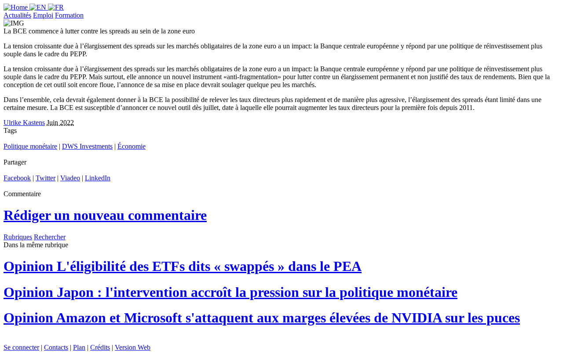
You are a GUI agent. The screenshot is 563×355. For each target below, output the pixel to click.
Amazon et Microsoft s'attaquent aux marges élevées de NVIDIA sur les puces (262, 318)
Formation (69, 15)
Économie (131, 146)
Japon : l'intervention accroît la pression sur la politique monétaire (230, 292)
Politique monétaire (30, 146)
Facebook (17, 178)
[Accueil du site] (16, 7)
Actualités (17, 15)
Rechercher (50, 237)
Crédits (100, 347)
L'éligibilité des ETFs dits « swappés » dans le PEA (183, 266)
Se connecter (21, 347)
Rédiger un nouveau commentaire (105, 215)
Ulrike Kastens (24, 122)
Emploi (43, 15)
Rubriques (18, 237)
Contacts (56, 347)
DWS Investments (87, 146)
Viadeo (70, 178)
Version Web (132, 347)
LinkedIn (97, 178)
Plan (79, 347)
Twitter (45, 178)
